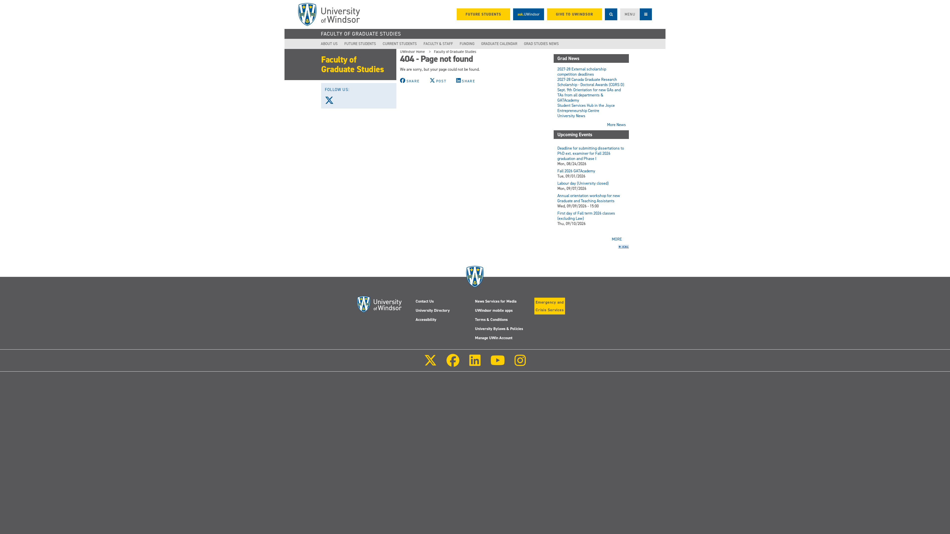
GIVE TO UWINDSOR (574, 14)
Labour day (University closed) (583, 183)
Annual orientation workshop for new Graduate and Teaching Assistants (588, 198)
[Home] (329, 14)
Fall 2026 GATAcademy (576, 171)
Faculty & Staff (438, 43)
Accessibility (426, 319)
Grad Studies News (541, 43)
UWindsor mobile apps (494, 310)
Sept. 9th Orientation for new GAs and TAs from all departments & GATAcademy (589, 95)
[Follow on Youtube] (497, 363)
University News (571, 115)
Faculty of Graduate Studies (361, 33)
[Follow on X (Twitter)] (430, 363)
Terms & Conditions (491, 319)
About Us (329, 43)
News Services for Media (496, 301)
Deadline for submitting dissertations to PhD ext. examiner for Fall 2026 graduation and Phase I (590, 153)
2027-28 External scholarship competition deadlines (581, 72)
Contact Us (425, 301)
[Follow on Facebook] (453, 363)
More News (616, 124)
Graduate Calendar (499, 43)
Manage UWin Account (493, 337)
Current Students (400, 43)
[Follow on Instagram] (520, 363)
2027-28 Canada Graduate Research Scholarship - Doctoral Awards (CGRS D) (590, 82)
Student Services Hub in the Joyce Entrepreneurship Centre (586, 108)
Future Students (360, 43)
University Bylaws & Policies (499, 328)
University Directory (433, 310)
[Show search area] (611, 14)
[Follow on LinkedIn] (475, 363)
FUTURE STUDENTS (483, 14)
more (617, 239)
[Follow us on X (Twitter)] (331, 102)
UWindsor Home (412, 51)
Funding (467, 43)
